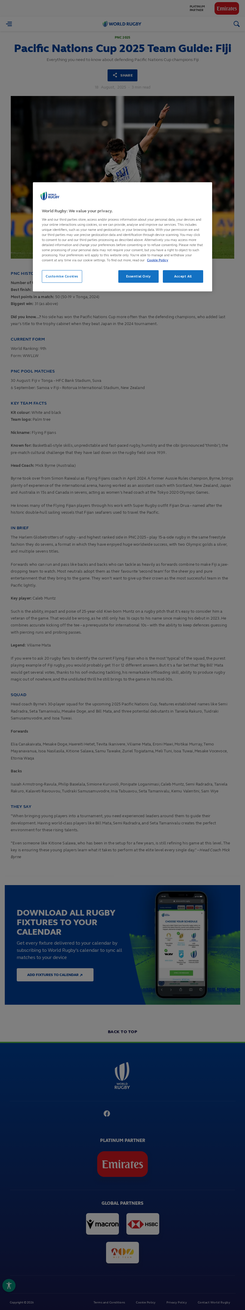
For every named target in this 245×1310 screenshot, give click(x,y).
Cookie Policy (157, 260)
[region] (122, 237)
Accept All (183, 276)
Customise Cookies (62, 276)
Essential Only (138, 276)
